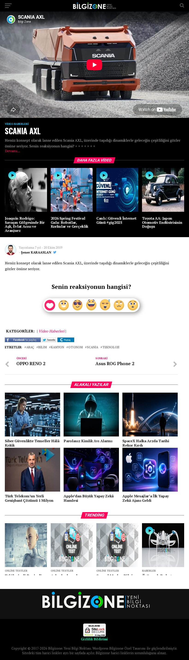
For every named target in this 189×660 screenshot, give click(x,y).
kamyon (57, 347)
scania (92, 347)
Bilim (42, 347)
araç (30, 347)
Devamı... (12, 150)
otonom (75, 347)
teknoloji (110, 347)
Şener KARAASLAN (36, 252)
